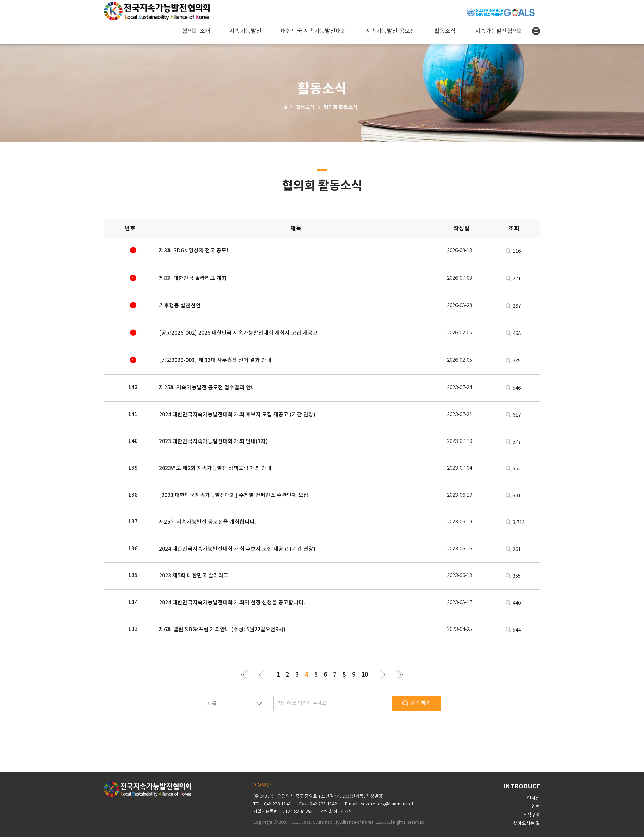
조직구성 (531, 815)
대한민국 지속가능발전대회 (313, 31)
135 (133, 575)
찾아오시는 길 (526, 823)
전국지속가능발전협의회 (157, 12)
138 (133, 495)
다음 (382, 674)
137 (133, 521)
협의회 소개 (196, 31)
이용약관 (262, 785)
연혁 (535, 806)
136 (133, 548)
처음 (244, 674)
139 (133, 468)
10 (364, 674)
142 (133, 387)
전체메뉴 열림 (536, 31)
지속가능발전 (245, 31)
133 (133, 629)
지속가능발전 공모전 (390, 31)
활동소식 (445, 31)
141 (133, 414)
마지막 (400, 674)
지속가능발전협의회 (499, 31)
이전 (261, 674)
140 (133, 441)
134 (133, 602)
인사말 (533, 798)
